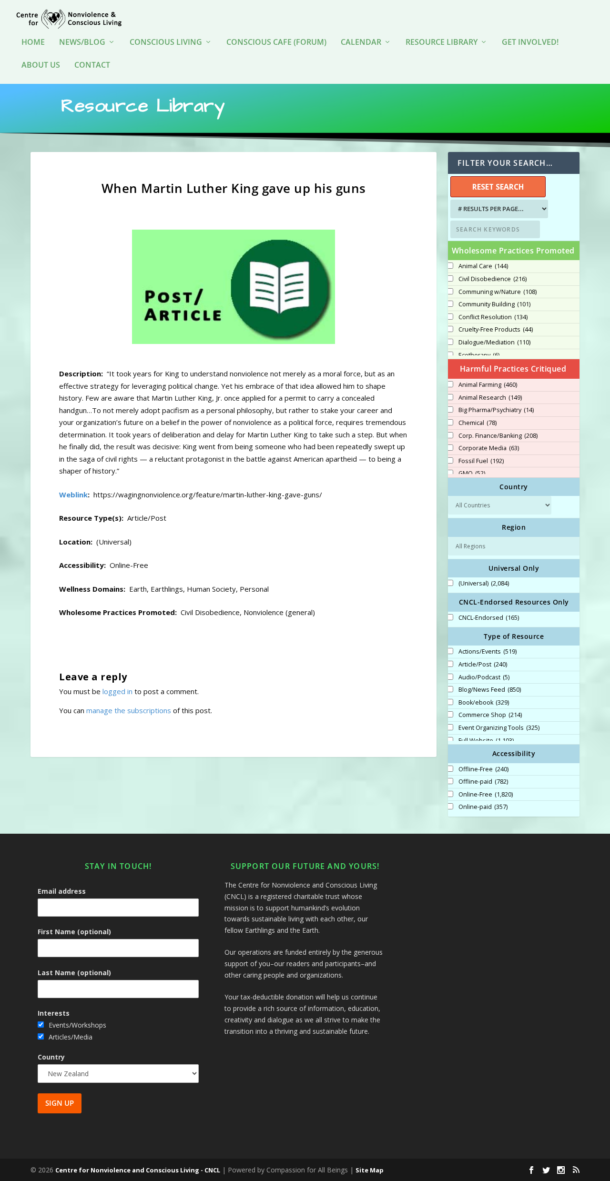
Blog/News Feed (489, 690)
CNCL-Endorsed (488, 618)
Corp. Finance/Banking (498, 436)
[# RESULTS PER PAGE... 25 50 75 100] (498, 209)
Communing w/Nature (497, 292)
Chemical (477, 423)
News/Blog (82, 42)
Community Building (494, 304)
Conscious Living (166, 42)
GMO (471, 473)
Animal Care (483, 266)
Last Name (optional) (74, 972)
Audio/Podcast (483, 677)
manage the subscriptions (128, 710)
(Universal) (483, 583)
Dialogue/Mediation (494, 342)
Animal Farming (487, 385)
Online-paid (483, 807)
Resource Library (442, 42)
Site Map (370, 1170)
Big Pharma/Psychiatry (496, 410)
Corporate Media (488, 448)
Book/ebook (483, 703)
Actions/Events (487, 652)
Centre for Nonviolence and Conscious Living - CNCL (137, 1170)
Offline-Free (483, 769)
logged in (117, 691)
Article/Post (482, 664)
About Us (40, 65)
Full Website (486, 741)
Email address (62, 891)
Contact (92, 65)
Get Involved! (530, 42)
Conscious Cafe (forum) (276, 42)
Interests (54, 1013)
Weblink (73, 494)
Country (51, 1056)
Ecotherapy (478, 355)
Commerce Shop (490, 715)
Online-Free (485, 794)
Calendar (361, 42)
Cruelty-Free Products (495, 329)
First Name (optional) (74, 931)
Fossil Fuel (481, 461)
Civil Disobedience (492, 279)
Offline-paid (483, 782)
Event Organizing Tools (498, 728)
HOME (33, 42)
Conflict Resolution (493, 317)
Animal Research (490, 398)
